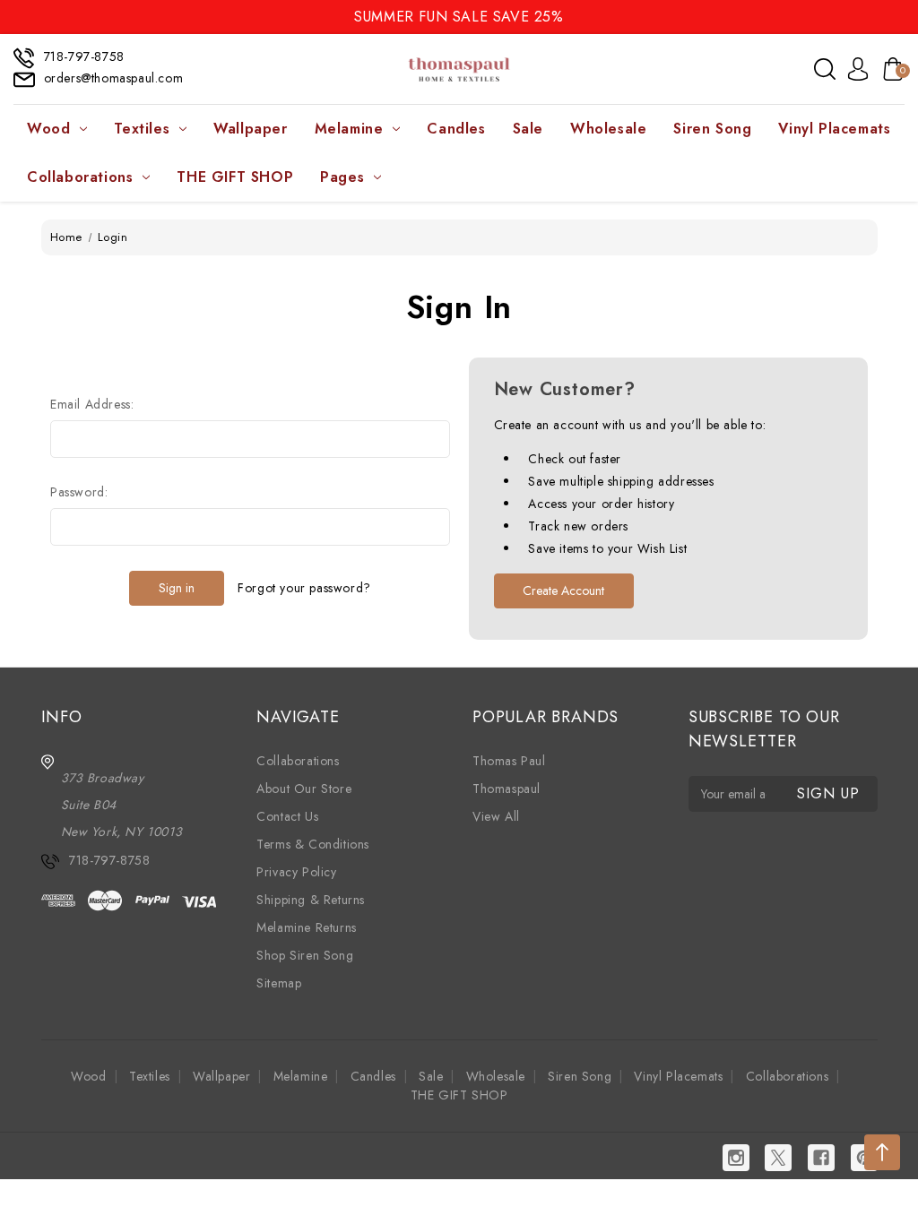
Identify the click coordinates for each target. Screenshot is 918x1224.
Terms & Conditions (312, 844)
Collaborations (80, 177)
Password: (79, 492)
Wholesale (608, 128)
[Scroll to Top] (882, 1152)
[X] (778, 1157)
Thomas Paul (509, 761)
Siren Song (712, 128)
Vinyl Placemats (834, 128)
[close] (903, 15)
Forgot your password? (304, 588)
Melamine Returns (306, 927)
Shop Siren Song (304, 955)
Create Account (563, 590)
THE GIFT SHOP (235, 177)
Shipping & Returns (310, 900)
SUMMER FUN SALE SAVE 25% (458, 16)
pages (342, 177)
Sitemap (278, 983)
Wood (48, 128)
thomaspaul (506, 788)
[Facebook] (821, 1157)
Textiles (141, 128)
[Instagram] (736, 1157)
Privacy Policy (296, 872)
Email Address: (92, 404)
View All (496, 816)
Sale (528, 128)
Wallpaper (250, 128)
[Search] (825, 69)
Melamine (349, 128)
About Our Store (303, 788)
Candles (456, 128)
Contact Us (287, 816)
